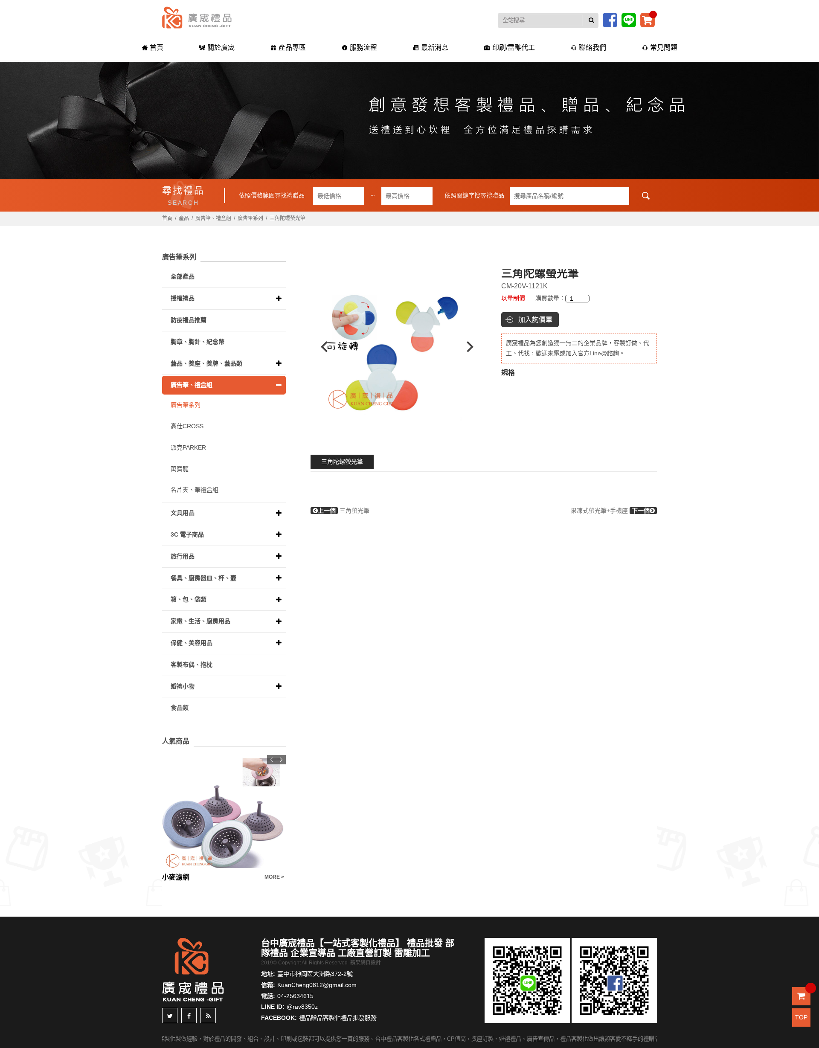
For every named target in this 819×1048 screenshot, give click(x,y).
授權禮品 (183, 298)
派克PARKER (188, 447)
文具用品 (183, 512)
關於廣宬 (221, 47)
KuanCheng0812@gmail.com (317, 984)
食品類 (180, 707)
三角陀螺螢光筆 (342, 461)
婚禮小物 (183, 686)
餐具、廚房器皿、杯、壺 (203, 578)
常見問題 (663, 47)
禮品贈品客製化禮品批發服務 (338, 1017)
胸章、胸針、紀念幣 (197, 341)
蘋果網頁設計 (365, 963)
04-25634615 (295, 996)
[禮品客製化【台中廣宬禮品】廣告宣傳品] (409, 120)
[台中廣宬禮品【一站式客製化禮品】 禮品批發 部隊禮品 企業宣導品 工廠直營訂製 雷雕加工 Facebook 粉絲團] (610, 19)
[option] (397, 346)
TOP (801, 1017)
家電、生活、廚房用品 (200, 621)
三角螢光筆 (343, 510)
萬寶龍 (180, 468)
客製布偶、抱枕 (191, 664)
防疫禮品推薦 (188, 319)
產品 (184, 218)
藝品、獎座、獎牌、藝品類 (206, 363)
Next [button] (474, 346)
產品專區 (292, 47)
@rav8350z (302, 1006)
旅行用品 (183, 556)
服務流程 (363, 47)
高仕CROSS (187, 426)
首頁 (156, 47)
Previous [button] (320, 346)
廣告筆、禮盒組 (213, 218)
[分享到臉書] (189, 1015)
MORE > (274, 877)
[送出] (591, 20)
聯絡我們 (592, 47)
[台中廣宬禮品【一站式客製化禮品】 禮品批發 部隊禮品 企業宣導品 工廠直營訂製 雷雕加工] (197, 17)
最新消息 (434, 47)
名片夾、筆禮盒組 (194, 489)
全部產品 (183, 276)
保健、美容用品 (191, 642)
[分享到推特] (169, 1015)
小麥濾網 (175, 877)
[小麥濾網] (224, 811)
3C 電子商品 (187, 534)
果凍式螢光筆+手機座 (610, 510)
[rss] (208, 1015)
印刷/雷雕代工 (513, 47)
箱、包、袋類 (188, 599)
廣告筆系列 (250, 218)
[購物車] (647, 19)
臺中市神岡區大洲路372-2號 (315, 973)
